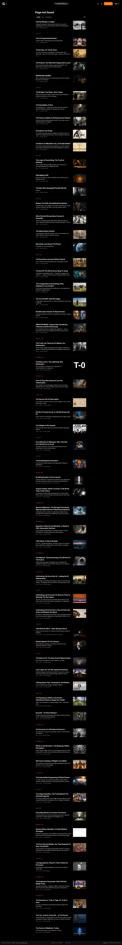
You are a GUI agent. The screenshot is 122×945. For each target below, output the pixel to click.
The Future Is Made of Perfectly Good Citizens (53, 118)
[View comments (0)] (48, 637)
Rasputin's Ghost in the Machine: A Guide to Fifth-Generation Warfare (52, 527)
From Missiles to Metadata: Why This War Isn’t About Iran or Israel (51, 443)
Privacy (13, 943)
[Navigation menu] (4, 3)
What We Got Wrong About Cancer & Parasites (50, 217)
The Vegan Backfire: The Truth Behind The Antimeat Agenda (52, 795)
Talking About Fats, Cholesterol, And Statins (52, 683)
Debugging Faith (42, 175)
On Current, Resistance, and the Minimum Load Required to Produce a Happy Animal (53, 289)
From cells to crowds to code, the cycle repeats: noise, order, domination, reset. (53, 402)
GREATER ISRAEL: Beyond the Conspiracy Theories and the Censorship (52, 326)
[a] (79, 632)
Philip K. (38, 190)
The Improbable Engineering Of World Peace (53, 777)
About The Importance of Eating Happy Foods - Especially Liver (52, 703)
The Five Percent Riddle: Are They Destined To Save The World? (53, 845)
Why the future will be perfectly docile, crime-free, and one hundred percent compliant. (52, 121)
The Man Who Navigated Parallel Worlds (51, 188)
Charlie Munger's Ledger (45, 22)
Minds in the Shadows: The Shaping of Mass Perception (52, 747)
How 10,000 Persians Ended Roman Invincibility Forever (52, 261)
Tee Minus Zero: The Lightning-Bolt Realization (49, 363)
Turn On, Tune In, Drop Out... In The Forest (52, 915)
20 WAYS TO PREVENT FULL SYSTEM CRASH (53, 144)
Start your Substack (58, 943)
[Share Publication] (101, 3)
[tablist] (44, 17)
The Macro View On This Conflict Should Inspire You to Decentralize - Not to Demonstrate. (51, 447)
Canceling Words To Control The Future (51, 813)
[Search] (98, 3)
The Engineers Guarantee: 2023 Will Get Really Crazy (51, 883)
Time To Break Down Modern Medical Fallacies (49, 685)
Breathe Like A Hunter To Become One (50, 312)
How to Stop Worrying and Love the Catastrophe (49, 382)
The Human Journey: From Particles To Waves (49, 930)
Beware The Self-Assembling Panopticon (51, 203)
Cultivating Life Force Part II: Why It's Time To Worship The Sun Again (53, 596)
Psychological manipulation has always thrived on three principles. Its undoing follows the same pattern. (52, 531)
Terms (17, 943)
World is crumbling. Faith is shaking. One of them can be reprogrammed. (52, 178)
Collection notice (23, 943)
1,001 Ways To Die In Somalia (47, 541)
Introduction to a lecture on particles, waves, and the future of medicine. (53, 732)
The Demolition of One (44, 105)
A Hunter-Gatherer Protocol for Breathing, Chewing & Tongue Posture (53, 314)
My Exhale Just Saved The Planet (48, 244)
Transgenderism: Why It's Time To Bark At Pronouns (52, 864)
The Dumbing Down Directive (47, 461)
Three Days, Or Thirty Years (46, 50)
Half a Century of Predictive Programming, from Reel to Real (53, 416)
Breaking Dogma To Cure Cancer (48, 477)
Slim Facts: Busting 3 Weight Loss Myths (51, 761)
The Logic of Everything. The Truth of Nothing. (50, 161)
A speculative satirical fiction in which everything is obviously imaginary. (53, 302)
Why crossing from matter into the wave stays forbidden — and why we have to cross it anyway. (53, 95)
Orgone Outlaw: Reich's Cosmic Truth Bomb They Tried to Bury (52, 490)
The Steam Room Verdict (45, 231)
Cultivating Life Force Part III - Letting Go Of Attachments (52, 577)
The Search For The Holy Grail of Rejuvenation (53, 658)
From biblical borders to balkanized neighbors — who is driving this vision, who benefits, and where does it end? (52, 329)
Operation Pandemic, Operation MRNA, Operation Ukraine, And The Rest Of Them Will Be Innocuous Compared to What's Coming (53, 886)
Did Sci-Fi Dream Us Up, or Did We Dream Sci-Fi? (53, 413)
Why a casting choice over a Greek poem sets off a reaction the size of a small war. (52, 78)
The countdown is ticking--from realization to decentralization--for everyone (48, 367)
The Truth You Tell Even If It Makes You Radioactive (50, 344)
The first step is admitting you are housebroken (49, 40)
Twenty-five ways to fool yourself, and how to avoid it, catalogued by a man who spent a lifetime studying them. (52, 25)
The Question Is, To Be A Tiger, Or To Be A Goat (51, 901)
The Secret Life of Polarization (47, 399)
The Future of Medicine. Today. (47, 928)
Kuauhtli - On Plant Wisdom (46, 713)
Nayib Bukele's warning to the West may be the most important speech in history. (51, 644)
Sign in (117, 3)
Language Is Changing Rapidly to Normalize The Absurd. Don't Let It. (52, 868)
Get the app (68, 943)
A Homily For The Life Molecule (45, 246)
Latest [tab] (38, 17)
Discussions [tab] (48, 17)
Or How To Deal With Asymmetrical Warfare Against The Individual (52, 905)
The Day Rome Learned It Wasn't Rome (50, 259)
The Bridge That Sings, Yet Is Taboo (49, 92)
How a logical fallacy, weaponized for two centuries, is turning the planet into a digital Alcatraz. (51, 165)
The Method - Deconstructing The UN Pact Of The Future (53, 559)
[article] (61, 26)
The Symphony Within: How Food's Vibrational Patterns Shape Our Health (50, 699)
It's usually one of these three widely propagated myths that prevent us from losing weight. (53, 764)
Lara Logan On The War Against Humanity (52, 670)
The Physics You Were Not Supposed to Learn (53, 63)
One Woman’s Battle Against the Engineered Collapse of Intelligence (52, 463)
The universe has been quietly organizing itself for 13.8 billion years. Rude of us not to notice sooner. (51, 66)
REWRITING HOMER (43, 76)
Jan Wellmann (43, 27)
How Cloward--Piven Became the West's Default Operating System (52, 428)
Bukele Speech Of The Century (47, 642)
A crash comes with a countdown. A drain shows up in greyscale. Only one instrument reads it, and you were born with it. (53, 53)
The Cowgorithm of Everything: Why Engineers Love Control (50, 285)
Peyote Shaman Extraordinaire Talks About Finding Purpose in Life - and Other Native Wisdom (53, 716)
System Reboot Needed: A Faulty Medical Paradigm (51, 830)
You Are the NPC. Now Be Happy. (48, 299)
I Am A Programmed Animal (46, 38)
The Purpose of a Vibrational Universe (50, 729)
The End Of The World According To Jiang (52, 271)
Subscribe (108, 3)
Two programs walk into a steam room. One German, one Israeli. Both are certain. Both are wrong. (52, 234)
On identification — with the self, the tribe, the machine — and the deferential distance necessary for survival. (52, 108)
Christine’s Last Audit (44, 131)
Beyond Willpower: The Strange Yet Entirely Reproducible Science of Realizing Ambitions (53, 508)
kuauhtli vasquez (57, 634)
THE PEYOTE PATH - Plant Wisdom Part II (51, 629)
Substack (105, 943)
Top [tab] (43, 17)
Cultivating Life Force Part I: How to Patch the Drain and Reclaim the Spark (53, 611)
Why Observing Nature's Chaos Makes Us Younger (50, 660)
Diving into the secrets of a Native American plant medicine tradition (53, 631)
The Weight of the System (45, 425)
